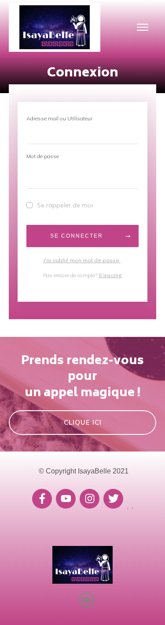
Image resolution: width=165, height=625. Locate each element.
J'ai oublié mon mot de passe (82, 260)
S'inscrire (110, 275)
